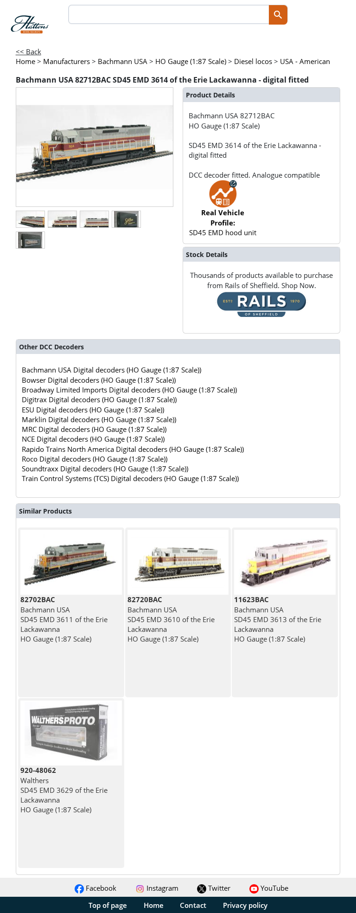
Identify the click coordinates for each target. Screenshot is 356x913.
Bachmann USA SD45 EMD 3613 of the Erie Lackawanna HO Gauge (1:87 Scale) (277, 619)
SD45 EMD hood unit (222, 222)
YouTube (273, 888)
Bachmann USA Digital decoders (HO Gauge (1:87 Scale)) (111, 369)
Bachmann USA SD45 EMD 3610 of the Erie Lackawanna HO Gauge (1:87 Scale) (171, 619)
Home (154, 905)
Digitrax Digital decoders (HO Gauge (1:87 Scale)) (99, 399)
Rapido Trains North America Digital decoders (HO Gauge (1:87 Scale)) (133, 449)
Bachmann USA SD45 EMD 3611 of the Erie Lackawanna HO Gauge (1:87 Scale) (64, 619)
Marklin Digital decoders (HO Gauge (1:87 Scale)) (99, 419)
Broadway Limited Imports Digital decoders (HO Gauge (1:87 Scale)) (129, 389)
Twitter (218, 888)
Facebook (100, 888)
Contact (193, 905)
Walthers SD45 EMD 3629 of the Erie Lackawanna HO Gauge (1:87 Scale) (64, 789)
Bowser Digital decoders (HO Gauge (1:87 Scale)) (99, 380)
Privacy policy (245, 905)
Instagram (161, 888)
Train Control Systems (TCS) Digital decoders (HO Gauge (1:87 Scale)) (130, 478)
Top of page (108, 905)
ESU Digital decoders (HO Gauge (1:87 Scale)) (93, 409)
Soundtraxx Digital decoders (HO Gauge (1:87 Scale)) (105, 468)
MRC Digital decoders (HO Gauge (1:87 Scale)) (94, 429)
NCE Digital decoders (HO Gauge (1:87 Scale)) (93, 439)
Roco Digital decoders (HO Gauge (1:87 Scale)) (94, 458)
